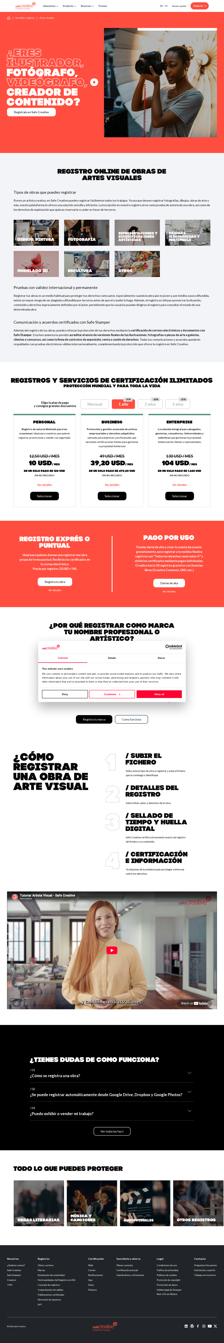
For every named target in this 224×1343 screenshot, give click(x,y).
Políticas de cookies (167, 1275)
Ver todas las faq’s (112, 1131)
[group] (39, 1203)
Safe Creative (14, 1270)
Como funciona (131, 719)
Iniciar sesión (179, 6)
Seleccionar (44, 496)
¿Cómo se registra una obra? (55, 1073)
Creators (11, 1280)
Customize (110, 694)
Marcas (41, 1270)
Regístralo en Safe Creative (31, 112)
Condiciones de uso (167, 1265)
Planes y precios (124, 1265)
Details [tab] (112, 658)
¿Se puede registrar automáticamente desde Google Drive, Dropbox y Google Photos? (106, 1092)
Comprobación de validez (50, 1289)
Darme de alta (169, 583)
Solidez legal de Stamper (169, 1289)
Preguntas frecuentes (205, 1265)
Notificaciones (95, 1275)
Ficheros (92, 1289)
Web (90, 1265)
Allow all (159, 694)
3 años (177, 404)
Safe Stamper (14, 1275)
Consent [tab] (63, 658)
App (90, 1280)
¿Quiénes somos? (16, 1265)
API (40, 1304)
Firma (91, 1284)
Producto (68, 6)
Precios (103, 6)
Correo (91, 1270)
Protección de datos (167, 1284)
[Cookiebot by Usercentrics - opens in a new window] (167, 647)
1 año (123, 404)
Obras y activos (46, 1265)
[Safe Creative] (25, 6)
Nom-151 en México (167, 1294)
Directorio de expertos (49, 1299)
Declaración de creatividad (51, 1275)
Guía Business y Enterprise (130, 1275)
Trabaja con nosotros (205, 1275)
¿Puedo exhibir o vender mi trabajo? (61, 1111)
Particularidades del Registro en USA (56, 1280)
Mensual (94, 404)
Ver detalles (44, 484)
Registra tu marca (94, 719)
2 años (150, 404)
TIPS (9, 1284)
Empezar (198, 5)
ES (161, 6)
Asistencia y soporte (204, 1270)
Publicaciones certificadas (51, 1294)
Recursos (86, 6)
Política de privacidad (167, 1270)
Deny (65, 694)
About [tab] (161, 658)
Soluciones (49, 6)
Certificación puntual (127, 1270)
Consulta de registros (49, 1284)
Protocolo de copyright (168, 1280)
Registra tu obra (55, 582)
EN (166, 6)
